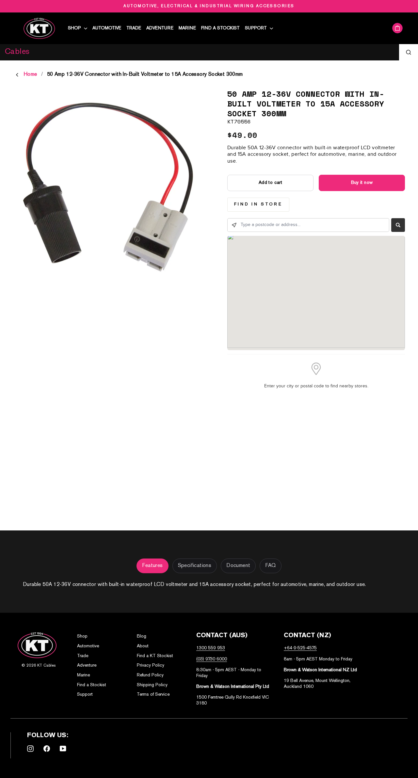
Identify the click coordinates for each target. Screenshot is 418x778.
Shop (75, 28)
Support (256, 28)
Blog (141, 636)
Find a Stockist (220, 28)
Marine (187, 28)
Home (30, 74)
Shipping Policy (152, 685)
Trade (133, 28)
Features (152, 565)
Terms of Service (153, 694)
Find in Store (258, 204)
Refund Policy (150, 675)
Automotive (106, 28)
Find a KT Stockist (155, 656)
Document (238, 565)
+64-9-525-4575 (300, 648)
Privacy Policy (150, 665)
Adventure (159, 28)
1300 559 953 (210, 648)
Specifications (195, 565)
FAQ (270, 565)
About (143, 646)
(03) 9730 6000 (211, 659)
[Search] (408, 52)
